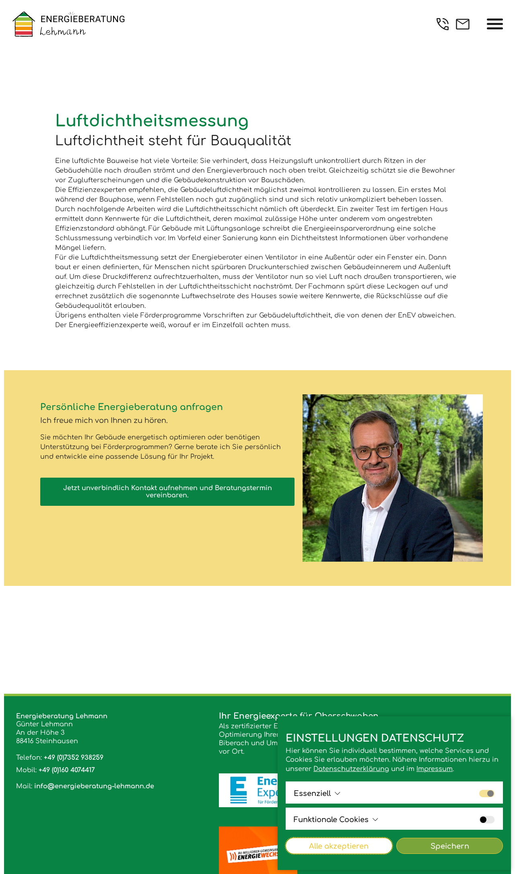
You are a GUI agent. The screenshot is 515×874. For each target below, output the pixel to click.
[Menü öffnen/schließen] (495, 24)
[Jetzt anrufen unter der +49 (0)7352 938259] (443, 24)
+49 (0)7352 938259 (73, 757)
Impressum (434, 769)
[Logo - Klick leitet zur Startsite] (68, 24)
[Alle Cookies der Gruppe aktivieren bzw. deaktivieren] (487, 793)
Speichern (450, 846)
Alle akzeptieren (339, 846)
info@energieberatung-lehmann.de (94, 786)
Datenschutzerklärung (351, 769)
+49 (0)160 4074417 (67, 770)
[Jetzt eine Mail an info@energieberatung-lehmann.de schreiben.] (463, 24)
